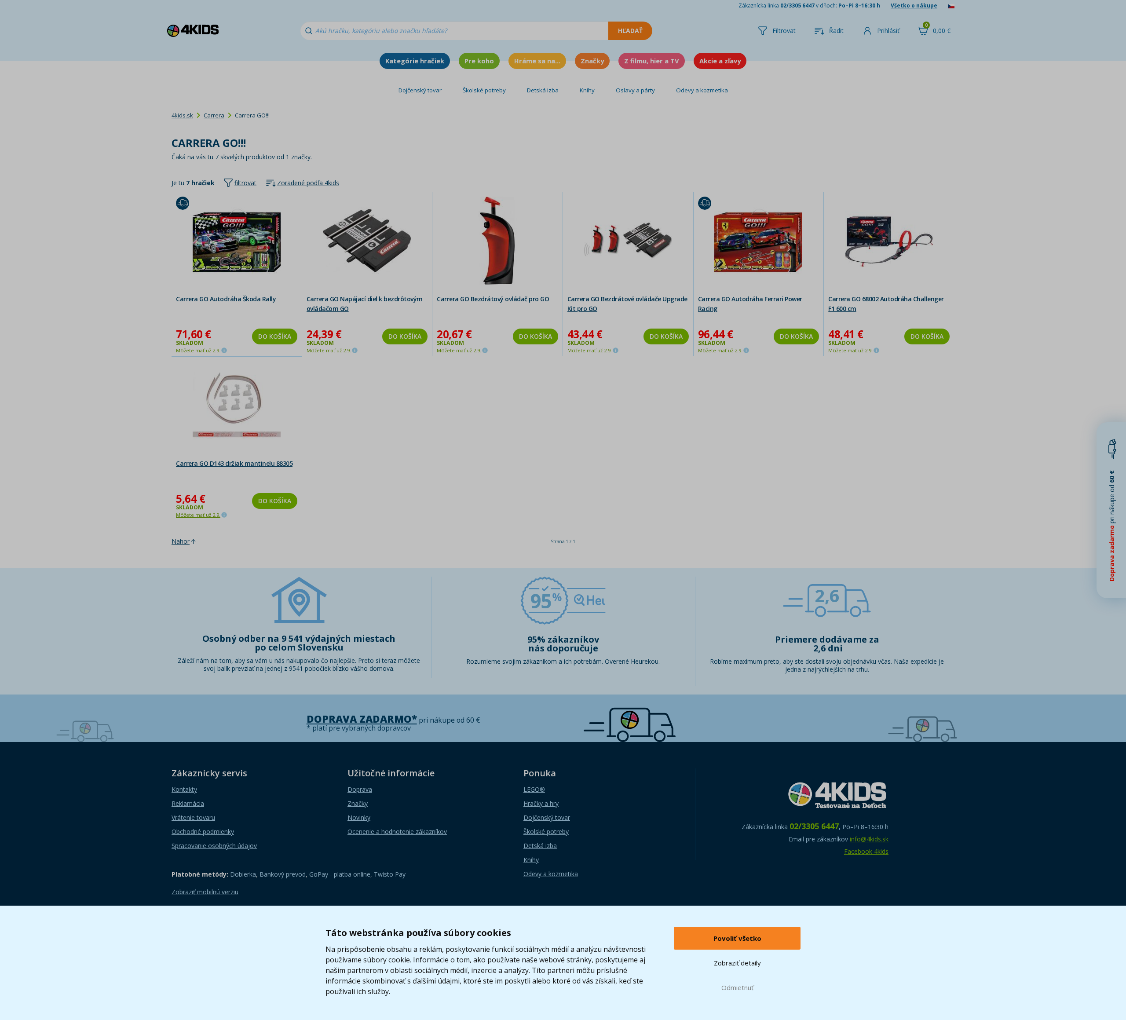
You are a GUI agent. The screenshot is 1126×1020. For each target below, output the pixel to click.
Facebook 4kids (866, 851)
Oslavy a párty (635, 90)
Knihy (587, 90)
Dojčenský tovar (420, 90)
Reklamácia (188, 803)
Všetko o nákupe (914, 5)
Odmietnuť (737, 987)
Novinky (358, 817)
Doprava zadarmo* (362, 719)
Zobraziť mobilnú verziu (205, 892)
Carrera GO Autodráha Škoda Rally (226, 299)
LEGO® (534, 789)
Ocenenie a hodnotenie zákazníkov (397, 831)
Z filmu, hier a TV (651, 60)
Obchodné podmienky (203, 831)
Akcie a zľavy (720, 60)
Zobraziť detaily (737, 962)
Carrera (214, 115)
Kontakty (184, 789)
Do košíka (274, 336)
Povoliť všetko (737, 938)
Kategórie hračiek (414, 60)
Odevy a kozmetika (702, 90)
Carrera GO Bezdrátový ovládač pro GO (493, 299)
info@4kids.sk (869, 839)
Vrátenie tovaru (193, 817)
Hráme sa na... (537, 60)
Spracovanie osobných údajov (214, 845)
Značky (592, 60)
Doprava (359, 789)
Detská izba (543, 90)
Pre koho (479, 60)
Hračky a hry (541, 803)
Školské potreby (484, 90)
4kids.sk (182, 115)
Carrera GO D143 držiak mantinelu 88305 (234, 463)
